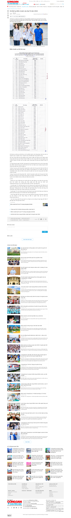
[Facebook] (8, 11)
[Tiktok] (19, 508)
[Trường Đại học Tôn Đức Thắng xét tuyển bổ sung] (13, 368)
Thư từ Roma (38, 488)
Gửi (45, 231)
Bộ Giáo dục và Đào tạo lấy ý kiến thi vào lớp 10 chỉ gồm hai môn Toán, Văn (34, 297)
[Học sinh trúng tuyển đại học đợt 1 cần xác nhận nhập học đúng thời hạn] (13, 416)
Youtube (39, 1)
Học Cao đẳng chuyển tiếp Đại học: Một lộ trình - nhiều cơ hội (34, 335)
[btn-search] (63, 4)
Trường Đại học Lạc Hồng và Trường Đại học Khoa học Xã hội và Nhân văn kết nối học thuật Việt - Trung (18, 450)
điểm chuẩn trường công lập (15, 218)
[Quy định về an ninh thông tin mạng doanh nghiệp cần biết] (28, 478)
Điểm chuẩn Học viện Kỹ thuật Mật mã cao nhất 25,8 (32, 315)
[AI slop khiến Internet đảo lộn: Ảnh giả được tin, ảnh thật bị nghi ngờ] (28, 450)
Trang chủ (8, 8)
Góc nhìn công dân (55, 6)
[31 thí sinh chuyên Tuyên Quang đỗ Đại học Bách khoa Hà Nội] (13, 290)
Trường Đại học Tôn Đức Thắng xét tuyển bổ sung (31, 364)
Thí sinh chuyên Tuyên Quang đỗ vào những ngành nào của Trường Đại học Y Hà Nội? (33, 278)
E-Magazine (51, 494)
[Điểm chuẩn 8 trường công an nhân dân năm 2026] (13, 329)
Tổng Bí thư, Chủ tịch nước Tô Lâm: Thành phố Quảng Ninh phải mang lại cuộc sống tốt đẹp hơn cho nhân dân (38, 457)
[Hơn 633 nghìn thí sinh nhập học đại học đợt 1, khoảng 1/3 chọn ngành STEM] (13, 271)
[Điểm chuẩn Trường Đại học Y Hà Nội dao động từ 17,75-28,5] (13, 397)
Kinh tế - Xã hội (40, 6)
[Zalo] (8, 13)
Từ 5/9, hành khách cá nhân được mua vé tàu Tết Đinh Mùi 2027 (37, 471)
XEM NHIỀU (43, 4)
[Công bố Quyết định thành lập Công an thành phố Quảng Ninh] (28, 464)
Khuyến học (19, 6)
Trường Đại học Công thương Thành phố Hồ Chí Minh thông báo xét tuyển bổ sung (34, 423)
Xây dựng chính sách (52, 485)
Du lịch (9, 494)
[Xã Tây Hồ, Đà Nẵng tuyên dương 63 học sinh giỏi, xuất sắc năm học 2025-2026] (9, 457)
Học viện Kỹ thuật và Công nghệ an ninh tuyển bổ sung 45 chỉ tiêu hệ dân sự (34, 248)
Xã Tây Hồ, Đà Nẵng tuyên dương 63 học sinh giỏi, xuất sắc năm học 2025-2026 (18, 457)
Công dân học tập (25, 6)
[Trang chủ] (7, 6)
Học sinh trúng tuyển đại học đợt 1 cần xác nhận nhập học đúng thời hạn (34, 414)
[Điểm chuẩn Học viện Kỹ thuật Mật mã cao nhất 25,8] (13, 319)
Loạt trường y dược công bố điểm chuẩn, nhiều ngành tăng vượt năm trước (34, 404)
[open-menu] (63, 6)
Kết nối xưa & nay (24, 487)
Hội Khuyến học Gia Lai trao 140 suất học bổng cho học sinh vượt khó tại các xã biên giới (57, 464)
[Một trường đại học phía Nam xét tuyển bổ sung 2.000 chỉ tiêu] (13, 310)
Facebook (31, 1)
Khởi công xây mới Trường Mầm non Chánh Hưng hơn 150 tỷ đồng (18, 471)
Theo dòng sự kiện (12, 6)
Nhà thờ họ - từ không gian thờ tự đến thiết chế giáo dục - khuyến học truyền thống (57, 457)
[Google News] (45, 14)
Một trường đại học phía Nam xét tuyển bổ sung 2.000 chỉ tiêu (34, 306)
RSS (8, 507)
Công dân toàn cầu (39, 487)
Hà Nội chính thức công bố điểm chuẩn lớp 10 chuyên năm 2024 (25, 214)
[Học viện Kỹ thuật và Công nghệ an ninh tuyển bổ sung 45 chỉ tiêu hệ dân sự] (13, 251)
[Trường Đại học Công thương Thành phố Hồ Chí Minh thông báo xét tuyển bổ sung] (13, 426)
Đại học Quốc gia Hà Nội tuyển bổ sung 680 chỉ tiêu (31, 257)
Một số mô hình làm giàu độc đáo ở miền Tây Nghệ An (57, 477)
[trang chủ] (18, 3)
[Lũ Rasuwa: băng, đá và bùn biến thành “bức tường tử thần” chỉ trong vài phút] (9, 478)
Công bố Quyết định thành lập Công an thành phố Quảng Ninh (37, 464)
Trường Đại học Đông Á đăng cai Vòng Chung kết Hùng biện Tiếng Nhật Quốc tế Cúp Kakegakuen (57, 450)
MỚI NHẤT (37, 4)
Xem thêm (27, 441)
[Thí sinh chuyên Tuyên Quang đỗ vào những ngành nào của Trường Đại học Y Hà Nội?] (13, 280)
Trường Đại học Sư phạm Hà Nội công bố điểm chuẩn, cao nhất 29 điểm (34, 375)
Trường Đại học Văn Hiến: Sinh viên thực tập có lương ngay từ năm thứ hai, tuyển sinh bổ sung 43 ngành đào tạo (34, 355)
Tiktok (43, 1)
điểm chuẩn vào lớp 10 (25, 218)
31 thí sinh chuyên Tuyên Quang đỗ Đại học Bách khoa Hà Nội (34, 286)
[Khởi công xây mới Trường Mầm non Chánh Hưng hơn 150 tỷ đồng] (9, 471)
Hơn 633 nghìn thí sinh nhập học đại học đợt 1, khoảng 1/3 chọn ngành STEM (34, 268)
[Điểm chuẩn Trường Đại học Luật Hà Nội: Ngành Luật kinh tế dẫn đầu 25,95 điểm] (13, 436)
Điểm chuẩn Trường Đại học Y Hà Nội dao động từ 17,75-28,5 (33, 393)
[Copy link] (8, 15)
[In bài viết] (8, 18)
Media (61, 6)
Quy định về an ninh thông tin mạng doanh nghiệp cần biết (37, 477)
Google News (48, 1)
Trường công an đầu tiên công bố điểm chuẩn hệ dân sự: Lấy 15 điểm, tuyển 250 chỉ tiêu (34, 384)
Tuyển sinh (19, 8)
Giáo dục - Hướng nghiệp (39, 486)
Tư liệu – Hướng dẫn (25, 488)
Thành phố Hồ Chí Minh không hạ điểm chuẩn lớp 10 (23, 209)
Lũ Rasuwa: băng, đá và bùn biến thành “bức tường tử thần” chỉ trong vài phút (18, 477)
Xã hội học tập (24, 486)
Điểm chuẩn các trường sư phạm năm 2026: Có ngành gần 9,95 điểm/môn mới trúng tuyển (34, 346)
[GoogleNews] (21, 508)
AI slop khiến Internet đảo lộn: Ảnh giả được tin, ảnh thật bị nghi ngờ (37, 450)
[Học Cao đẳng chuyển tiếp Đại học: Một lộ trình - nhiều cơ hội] (13, 339)
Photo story (51, 496)
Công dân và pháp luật (53, 486)
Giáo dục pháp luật (32, 6)
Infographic (51, 495)
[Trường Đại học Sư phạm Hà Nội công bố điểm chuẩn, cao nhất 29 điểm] (13, 378)
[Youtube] (16, 508)
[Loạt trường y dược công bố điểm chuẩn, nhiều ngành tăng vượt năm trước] (13, 407)
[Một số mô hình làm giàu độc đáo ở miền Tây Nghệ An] (47, 478)
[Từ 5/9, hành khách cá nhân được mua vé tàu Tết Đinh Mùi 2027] (28, 471)
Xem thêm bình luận (27, 239)
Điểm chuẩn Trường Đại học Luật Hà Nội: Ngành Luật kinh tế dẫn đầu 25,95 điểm (34, 433)
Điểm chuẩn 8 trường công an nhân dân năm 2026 (31, 325)
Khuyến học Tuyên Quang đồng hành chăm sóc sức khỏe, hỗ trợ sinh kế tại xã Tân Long (18, 464)
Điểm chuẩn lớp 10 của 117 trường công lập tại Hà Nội (21, 204)
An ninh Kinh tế (10, 495)
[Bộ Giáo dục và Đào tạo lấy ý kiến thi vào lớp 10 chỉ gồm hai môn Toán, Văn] (13, 300)
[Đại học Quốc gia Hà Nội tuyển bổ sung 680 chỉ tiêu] (13, 261)
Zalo (35, 1)
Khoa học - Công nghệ (47, 6)
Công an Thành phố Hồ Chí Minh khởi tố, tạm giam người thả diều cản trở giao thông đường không (57, 471)
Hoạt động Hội (24, 485)
